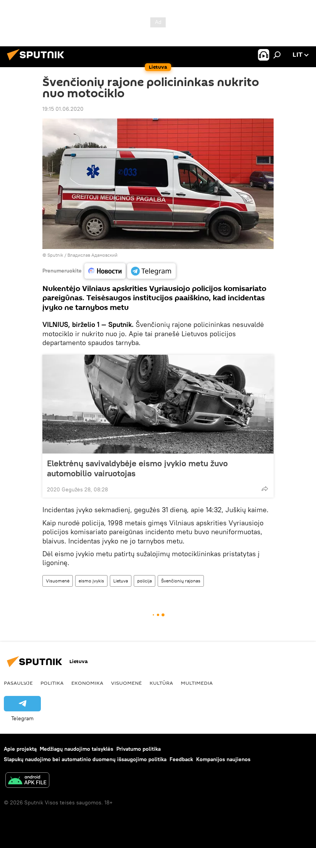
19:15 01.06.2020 (63, 108)
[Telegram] (151, 271)
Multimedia (197, 682)
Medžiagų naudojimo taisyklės (76, 748)
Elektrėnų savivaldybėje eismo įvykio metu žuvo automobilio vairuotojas (137, 468)
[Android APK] (27, 781)
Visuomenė (57, 581)
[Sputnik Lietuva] (38, 61)
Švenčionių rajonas (180, 581)
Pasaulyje (18, 682)
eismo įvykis (91, 581)
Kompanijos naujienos (223, 759)
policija (144, 581)
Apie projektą (20, 748)
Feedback (181, 759)
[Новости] (105, 271)
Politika (52, 682)
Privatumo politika (138, 748)
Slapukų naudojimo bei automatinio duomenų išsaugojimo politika (85, 759)
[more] (264, 488)
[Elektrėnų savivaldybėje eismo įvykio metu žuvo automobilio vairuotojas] (158, 404)
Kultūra (161, 682)
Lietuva (120, 581)
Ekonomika (87, 682)
